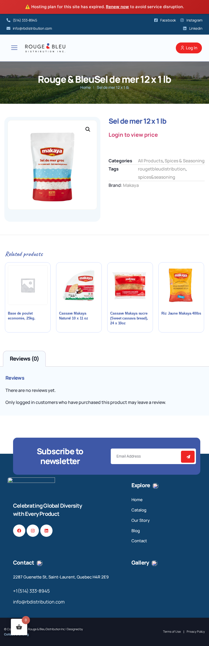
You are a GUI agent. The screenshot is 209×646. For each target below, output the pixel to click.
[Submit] (188, 457)
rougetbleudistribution (162, 169)
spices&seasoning (156, 177)
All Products (150, 161)
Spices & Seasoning (185, 161)
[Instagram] (33, 531)
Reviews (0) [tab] (24, 358)
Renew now (117, 6)
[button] (88, 129)
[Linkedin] (46, 531)
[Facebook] (19, 531)
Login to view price (133, 134)
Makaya (131, 185)
